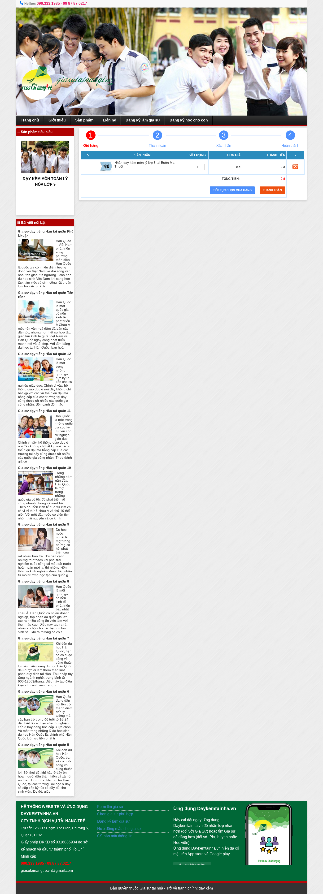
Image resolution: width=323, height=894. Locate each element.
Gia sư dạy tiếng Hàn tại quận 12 (44, 354)
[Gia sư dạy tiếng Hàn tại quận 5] (35, 766)
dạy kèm (206, 888)
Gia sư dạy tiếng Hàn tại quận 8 (43, 581)
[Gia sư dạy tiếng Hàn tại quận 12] (35, 379)
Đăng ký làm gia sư (143, 120)
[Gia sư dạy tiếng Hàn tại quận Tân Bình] (35, 322)
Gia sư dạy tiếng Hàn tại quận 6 (43, 691)
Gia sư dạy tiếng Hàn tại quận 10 (44, 468)
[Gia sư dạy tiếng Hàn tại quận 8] (35, 607)
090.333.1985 (48, 3)
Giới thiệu (57, 120)
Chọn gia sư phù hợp (115, 814)
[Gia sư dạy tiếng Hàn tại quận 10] (35, 493)
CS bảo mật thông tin (114, 836)
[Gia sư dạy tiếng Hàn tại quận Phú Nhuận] (35, 260)
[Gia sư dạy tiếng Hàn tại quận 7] (35, 660)
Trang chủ (30, 120)
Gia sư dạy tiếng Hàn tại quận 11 (44, 411)
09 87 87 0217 (75, 3)
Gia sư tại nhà (151, 888)
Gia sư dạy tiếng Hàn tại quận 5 (43, 745)
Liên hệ (109, 120)
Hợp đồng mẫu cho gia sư (119, 829)
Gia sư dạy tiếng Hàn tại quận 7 (43, 638)
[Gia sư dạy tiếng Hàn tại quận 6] (35, 713)
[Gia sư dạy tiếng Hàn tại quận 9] (35, 550)
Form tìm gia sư (110, 807)
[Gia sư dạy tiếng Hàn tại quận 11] (35, 436)
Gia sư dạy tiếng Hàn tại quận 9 (43, 524)
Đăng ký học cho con (189, 120)
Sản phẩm (84, 120)
